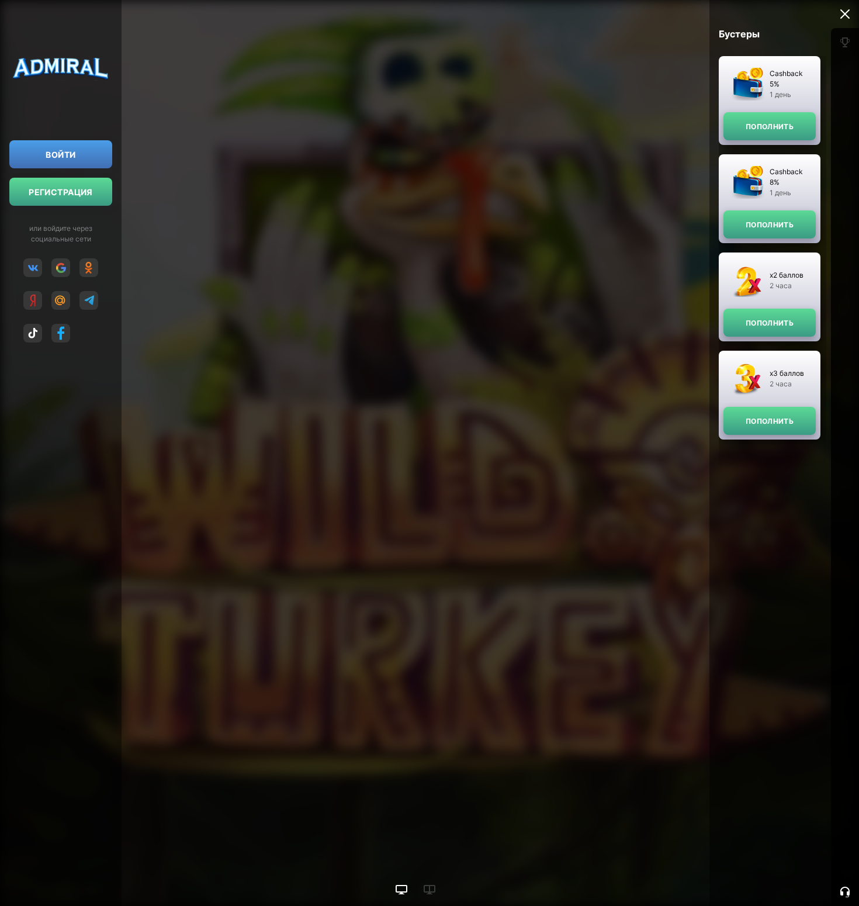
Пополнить (770, 126)
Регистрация (61, 192)
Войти (60, 155)
